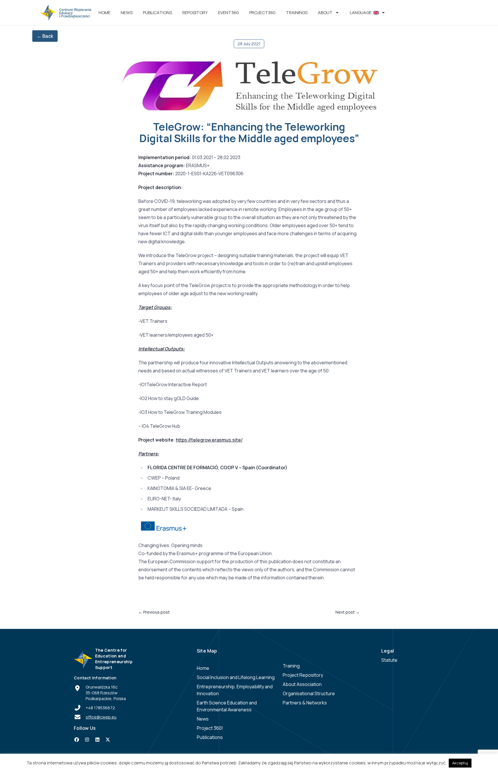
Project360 (262, 13)
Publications (157, 13)
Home (104, 13)
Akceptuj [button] (460, 763)
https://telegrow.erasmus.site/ (209, 440)
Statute (389, 660)
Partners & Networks (305, 703)
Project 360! (210, 728)
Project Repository (303, 675)
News (127, 13)
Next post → (347, 612)
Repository (195, 13)
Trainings (297, 13)
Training (291, 666)
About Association (302, 684)
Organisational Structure (309, 693)
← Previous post (154, 612)
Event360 (228, 13)
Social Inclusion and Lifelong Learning (236, 677)
